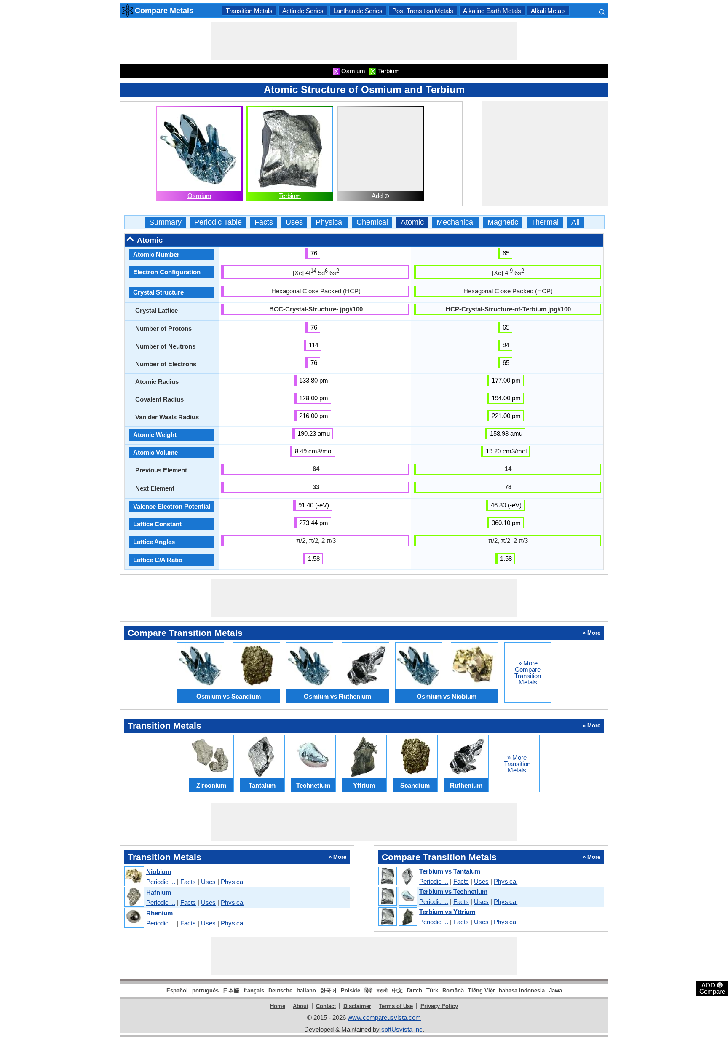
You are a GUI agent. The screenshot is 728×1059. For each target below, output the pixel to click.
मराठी (382, 990)
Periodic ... (160, 881)
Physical (330, 222)
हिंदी (368, 990)
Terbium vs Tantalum (449, 871)
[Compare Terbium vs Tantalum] (397, 876)
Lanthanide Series (358, 10)
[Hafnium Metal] (133, 897)
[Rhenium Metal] (133, 918)
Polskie (350, 990)
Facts (263, 222)
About (300, 1006)
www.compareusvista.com (384, 1017)
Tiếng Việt (481, 990)
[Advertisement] (364, 41)
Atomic (412, 222)
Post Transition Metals (422, 10)
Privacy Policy (439, 1006)
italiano (306, 990)
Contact (326, 1006)
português (205, 990)
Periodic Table (218, 222)
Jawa (555, 990)
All (575, 222)
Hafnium (158, 892)
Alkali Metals (548, 10)
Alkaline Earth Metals (492, 10)
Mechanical (455, 222)
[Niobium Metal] (133, 876)
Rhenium (159, 913)
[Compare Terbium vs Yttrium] (397, 917)
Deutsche (280, 990)
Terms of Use (396, 1006)
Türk (432, 990)
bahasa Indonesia (522, 990)
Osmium (199, 195)
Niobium (158, 871)
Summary (165, 222)
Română (453, 990)
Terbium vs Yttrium (447, 911)
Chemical (372, 222)
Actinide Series (303, 10)
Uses (294, 222)
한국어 (328, 990)
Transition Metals (249, 10)
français (254, 990)
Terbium (290, 195)
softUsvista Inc (402, 1029)
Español (177, 990)
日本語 (231, 990)
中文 (397, 990)
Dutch (414, 990)
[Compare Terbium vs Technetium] (397, 896)
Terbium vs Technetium (453, 891)
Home (277, 1006)
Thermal (545, 222)
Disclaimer (357, 1006)
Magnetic (502, 222)
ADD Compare (712, 988)
